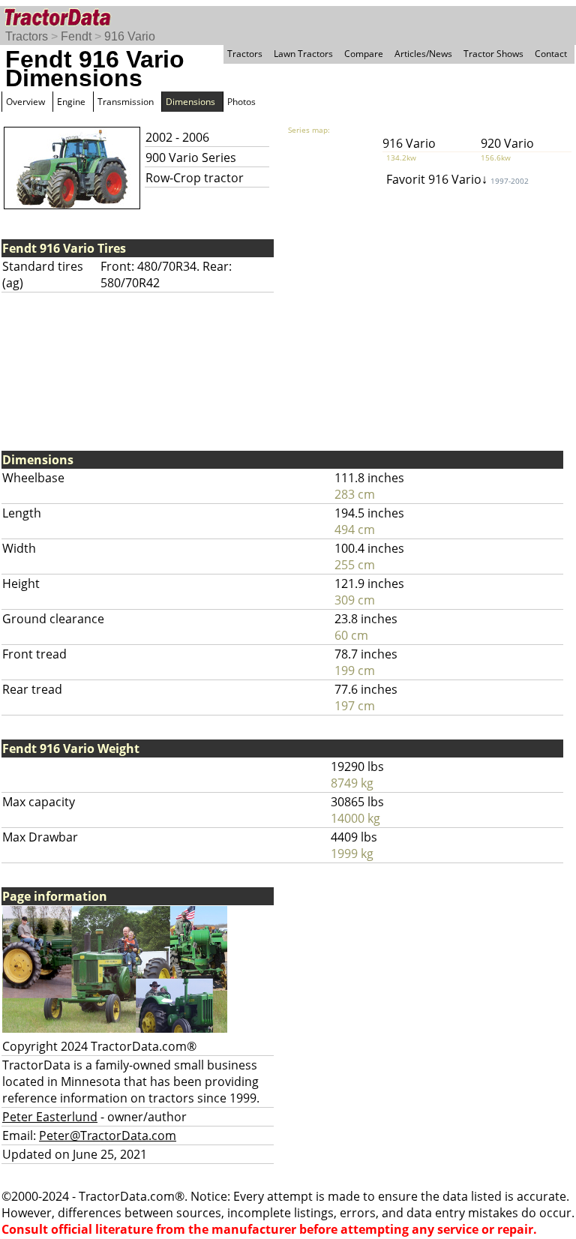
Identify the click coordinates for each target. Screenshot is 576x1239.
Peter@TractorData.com (107, 1135)
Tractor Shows (494, 53)
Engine (71, 101)
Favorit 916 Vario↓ (457, 179)
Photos (241, 101)
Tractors (26, 36)
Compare (363, 53)
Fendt (76, 36)
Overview (25, 101)
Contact (551, 53)
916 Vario (129, 36)
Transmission (126, 101)
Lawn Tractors (303, 53)
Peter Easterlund (50, 1116)
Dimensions (190, 101)
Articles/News (423, 53)
